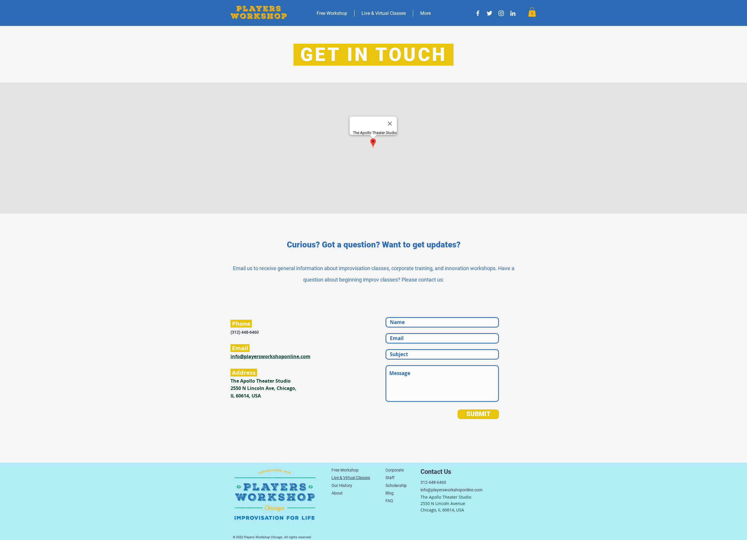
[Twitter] (489, 13)
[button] (532, 12)
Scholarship (396, 485)
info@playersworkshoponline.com (270, 356)
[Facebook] (477, 13)
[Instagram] (501, 13)
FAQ (389, 500)
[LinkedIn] (512, 13)
